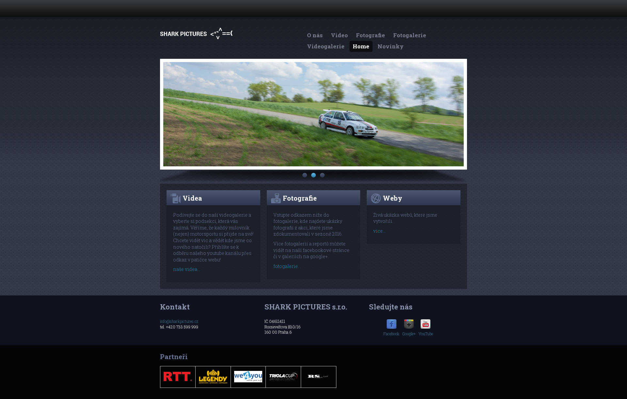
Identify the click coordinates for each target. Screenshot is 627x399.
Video (339, 35)
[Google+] (409, 328)
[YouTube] (425, 328)
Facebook (391, 333)
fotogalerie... (287, 266)
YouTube (425, 333)
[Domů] (196, 39)
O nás (315, 35)
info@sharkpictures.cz (179, 321)
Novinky (391, 46)
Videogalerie (326, 46)
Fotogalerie (409, 35)
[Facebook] (391, 328)
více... (379, 231)
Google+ (409, 333)
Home (361, 46)
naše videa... (186, 269)
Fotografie (370, 35)
